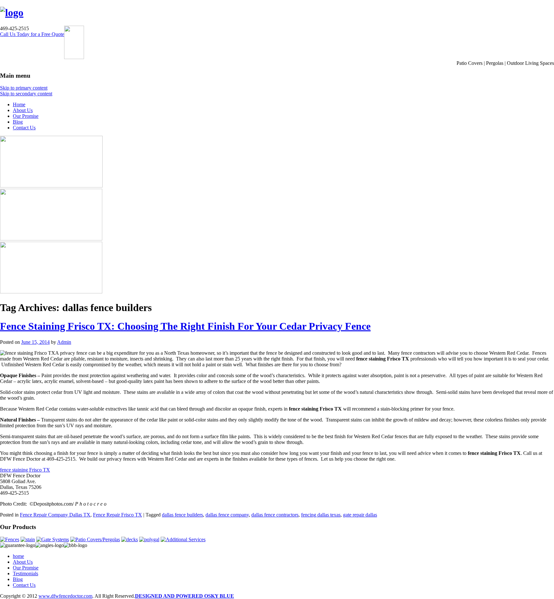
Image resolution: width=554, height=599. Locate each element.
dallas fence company (227, 514)
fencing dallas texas (320, 514)
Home (19, 104)
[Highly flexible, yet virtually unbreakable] (149, 539)
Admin (64, 342)
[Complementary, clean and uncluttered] (95, 539)
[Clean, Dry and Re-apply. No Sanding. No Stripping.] (28, 539)
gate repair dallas (360, 514)
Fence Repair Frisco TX (117, 514)
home (18, 556)
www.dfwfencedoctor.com (65, 596)
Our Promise (25, 116)
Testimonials (25, 573)
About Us (23, 110)
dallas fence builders (182, 514)
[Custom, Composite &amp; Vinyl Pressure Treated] (129, 539)
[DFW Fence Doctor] (11, 12)
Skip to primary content (23, 88)
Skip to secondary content (26, 93)
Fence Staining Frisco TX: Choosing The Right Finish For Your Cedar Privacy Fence (185, 326)
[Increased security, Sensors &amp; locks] (52, 539)
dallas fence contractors (274, 514)
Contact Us (24, 127)
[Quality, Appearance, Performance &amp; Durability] (9, 539)
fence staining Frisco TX (25, 470)
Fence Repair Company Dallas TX (55, 514)
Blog (18, 122)
